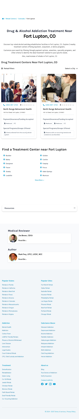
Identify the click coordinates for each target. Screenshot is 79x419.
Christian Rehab (7, 386)
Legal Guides (6, 350)
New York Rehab (46, 308)
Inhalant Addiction (47, 347)
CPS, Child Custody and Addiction (13, 356)
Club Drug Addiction (47, 353)
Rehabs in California (8, 288)
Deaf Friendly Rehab (8, 395)
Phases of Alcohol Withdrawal (11, 340)
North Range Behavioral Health (17, 109)
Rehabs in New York (8, 291)
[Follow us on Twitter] (46, 383)
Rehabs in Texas (7, 294)
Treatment (6, 365)
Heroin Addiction (46, 356)
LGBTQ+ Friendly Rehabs (10, 337)
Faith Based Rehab (8, 392)
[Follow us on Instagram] (50, 383)
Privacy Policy (71, 411)
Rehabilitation (6, 373)
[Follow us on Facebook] (42, 383)
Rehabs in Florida (7, 285)
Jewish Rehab (6, 382)
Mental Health (6, 327)
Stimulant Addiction (47, 327)
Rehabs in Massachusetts (10, 304)
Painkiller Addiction (47, 337)
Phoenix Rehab (46, 304)
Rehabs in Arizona (8, 298)
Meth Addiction (46, 350)
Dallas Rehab (45, 288)
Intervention (6, 347)
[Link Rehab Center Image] (18, 88)
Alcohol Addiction (46, 334)
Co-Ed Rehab (6, 379)
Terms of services (60, 411)
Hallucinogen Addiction (48, 340)
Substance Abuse (48, 323)
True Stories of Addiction (49, 373)
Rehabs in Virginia (8, 314)
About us (44, 365)
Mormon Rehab (7, 389)
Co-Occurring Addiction (9, 399)
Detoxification (6, 369)
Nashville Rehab (46, 291)
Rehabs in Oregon (8, 308)
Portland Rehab (46, 311)
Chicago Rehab (46, 314)
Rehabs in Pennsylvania (9, 311)
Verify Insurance (46, 376)
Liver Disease (6, 343)
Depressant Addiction (48, 330)
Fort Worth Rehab (47, 285)
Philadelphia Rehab (47, 298)
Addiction (6, 323)
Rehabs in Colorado (8, 301)
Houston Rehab (46, 294)
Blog (42, 369)
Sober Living (6, 376)
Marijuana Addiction (47, 343)
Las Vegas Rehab (46, 301)
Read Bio (22, 240)
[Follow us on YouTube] (54, 383)
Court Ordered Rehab (9, 353)
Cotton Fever (6, 334)
